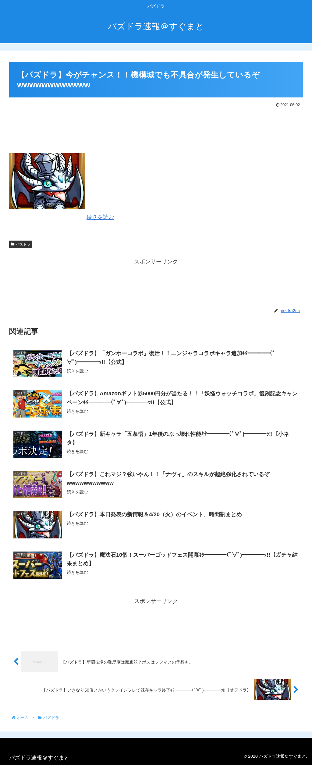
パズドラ (23, 244)
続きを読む (100, 217)
